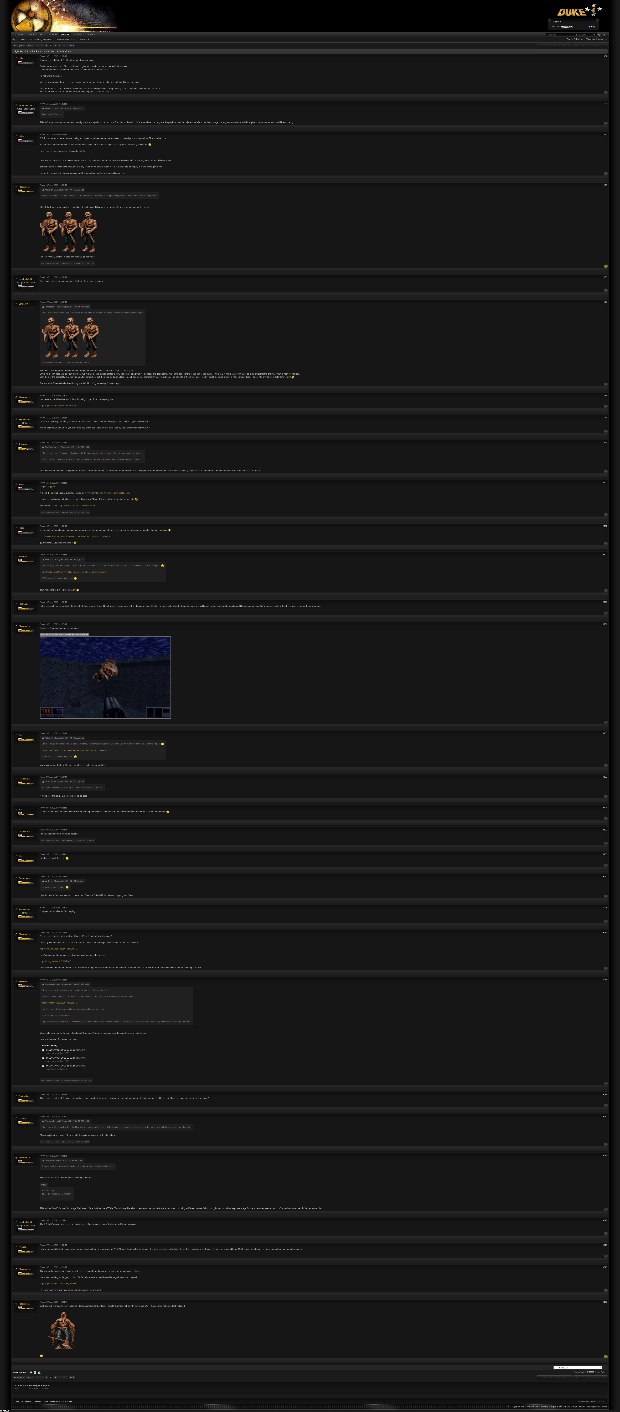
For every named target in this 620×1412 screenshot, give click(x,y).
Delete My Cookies (41, 1401)
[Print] (35, 1372)
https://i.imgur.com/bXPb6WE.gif (55, 961)
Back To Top (67, 1401)
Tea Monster (24, 419)
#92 (605, 104)
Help (593, 27)
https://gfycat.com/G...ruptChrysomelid (58, 1283)
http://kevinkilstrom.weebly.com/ (115, 493)
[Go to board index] (70, 16)
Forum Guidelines (575, 39)
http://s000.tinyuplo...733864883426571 (58, 949)
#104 (605, 624)
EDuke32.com (36, 35)
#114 (605, 1094)
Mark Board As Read (23, 1401)
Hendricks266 (25, 105)
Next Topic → (602, 1372)
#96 (605, 302)
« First (30, 46)
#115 (605, 1116)
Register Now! (567, 26)
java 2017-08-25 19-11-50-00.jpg (60, 1058)
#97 (605, 395)
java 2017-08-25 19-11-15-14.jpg (60, 1066)
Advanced (599, 34)
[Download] (39, 1372)
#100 (605, 483)
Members (79, 35)
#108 (605, 830)
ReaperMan (24, 779)
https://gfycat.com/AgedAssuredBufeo (58, 405)
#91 (605, 56)
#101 (605, 526)
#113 (605, 979)
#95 (605, 277)
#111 (605, 907)
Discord (52, 35)
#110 (605, 876)
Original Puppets (47, 486)
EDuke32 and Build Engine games (36, 39)
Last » (71, 46)
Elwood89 (23, 304)
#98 (605, 417)
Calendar (93, 35)
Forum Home (55, 1401)
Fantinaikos (24, 604)
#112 (605, 932)
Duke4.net (19, 35)
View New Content (594, 39)
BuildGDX (84, 39)
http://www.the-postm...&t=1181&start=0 (77, 505)
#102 (605, 555)
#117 (605, 1220)
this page (109, 428)
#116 (605, 1156)
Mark (21, 735)
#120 (605, 1302)
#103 (605, 602)
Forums (65, 35)
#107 (605, 808)
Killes (21, 58)
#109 (605, 854)
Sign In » (557, 21)
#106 (605, 777)
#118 (605, 1245)
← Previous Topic (577, 1372)
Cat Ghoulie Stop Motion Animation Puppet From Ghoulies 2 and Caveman (75, 536)
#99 (605, 442)
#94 (605, 185)
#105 (605, 733)
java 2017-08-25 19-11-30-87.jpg (60, 1050)
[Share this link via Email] (31, 1372)
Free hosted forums (66, 39)
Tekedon (23, 444)
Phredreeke (24, 187)
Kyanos (22, 1118)
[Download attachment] (43, 1050)
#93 (605, 134)
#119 (605, 1267)
